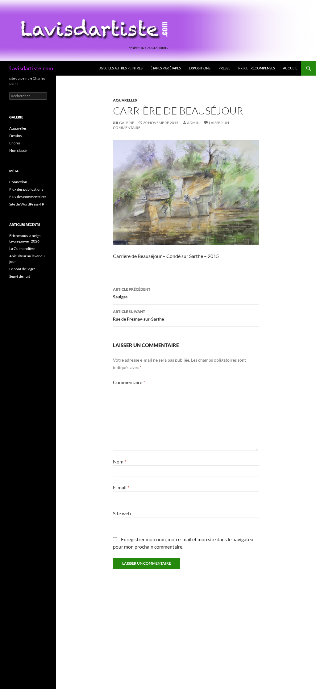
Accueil (290, 68)
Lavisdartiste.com (31, 68)
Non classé (18, 150)
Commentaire (129, 382)
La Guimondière (22, 248)
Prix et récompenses (256, 68)
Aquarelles (125, 100)
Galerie (126, 122)
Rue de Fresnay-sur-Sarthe (138, 315)
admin (193, 122)
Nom (119, 461)
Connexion (18, 182)
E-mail (121, 487)
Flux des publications (26, 189)
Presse (224, 68)
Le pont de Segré (22, 269)
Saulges (131, 293)
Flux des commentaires (27, 196)
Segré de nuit (19, 276)
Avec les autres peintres (121, 68)
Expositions (199, 68)
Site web (122, 513)
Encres (14, 143)
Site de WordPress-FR (26, 204)
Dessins (15, 135)
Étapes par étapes (166, 68)
